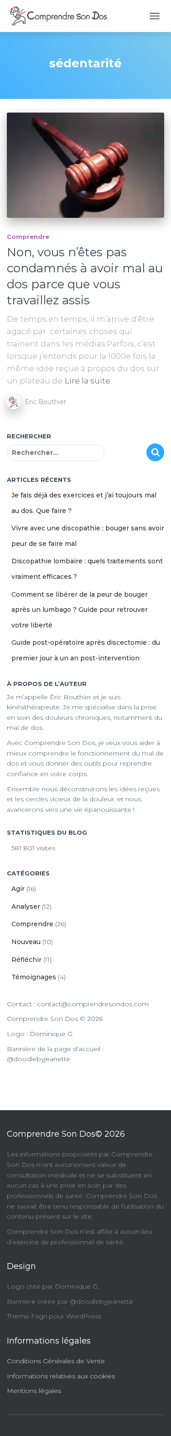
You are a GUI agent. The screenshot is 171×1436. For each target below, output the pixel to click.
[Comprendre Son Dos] (61, 16)
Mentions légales (34, 1391)
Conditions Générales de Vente (56, 1361)
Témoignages (33, 977)
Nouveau (26, 942)
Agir (18, 889)
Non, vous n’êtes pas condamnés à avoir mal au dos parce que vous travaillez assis (85, 276)
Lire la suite (87, 380)
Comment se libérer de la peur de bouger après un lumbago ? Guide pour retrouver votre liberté (79, 609)
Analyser (25, 906)
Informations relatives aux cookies (61, 1376)
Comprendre (28, 236)
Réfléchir (26, 960)
